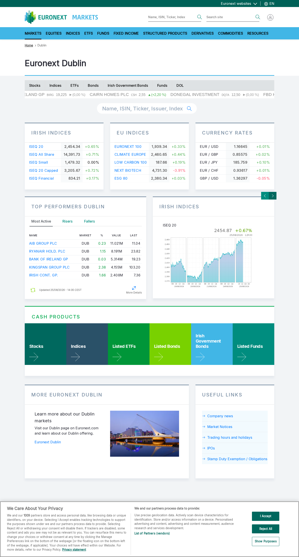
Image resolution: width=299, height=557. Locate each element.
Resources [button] (257, 33)
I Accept (265, 516)
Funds (162, 85)
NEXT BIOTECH (127, 170)
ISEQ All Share (41, 154)
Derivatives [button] (203, 33)
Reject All (265, 528)
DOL (180, 85)
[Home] (61, 17)
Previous (265, 196)
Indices (55, 85)
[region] (149, 529)
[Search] (199, 17)
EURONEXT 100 (127, 146)
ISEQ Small (38, 162)
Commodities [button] (230, 33)
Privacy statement (74, 549)
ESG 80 (121, 178)
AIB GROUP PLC (43, 243)
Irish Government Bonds (128, 85)
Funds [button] (103, 33)
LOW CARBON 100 (130, 162)
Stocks (34, 85)
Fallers (89, 221)
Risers (67, 221)
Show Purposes (266, 541)
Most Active (41, 221)
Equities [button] (54, 33)
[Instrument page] (213, 258)
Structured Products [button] (165, 33)
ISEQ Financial (41, 178)
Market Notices (219, 426)
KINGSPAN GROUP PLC (49, 267)
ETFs (74, 85)
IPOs (211, 448)
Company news (220, 416)
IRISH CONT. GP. (43, 275)
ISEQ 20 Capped (43, 170)
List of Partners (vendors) (152, 533)
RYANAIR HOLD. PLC (47, 251)
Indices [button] (73, 33)
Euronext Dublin (48, 442)
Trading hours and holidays (229, 437)
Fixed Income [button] (126, 33)
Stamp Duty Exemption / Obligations (237, 459)
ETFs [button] (88, 33)
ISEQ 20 (36, 146)
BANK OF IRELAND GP (48, 259)
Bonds (93, 85)
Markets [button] (33, 33)
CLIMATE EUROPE (130, 154)
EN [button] (271, 3)
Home (29, 45)
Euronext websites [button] (236, 3)
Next (272, 196)
